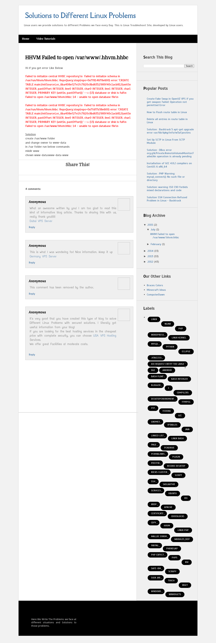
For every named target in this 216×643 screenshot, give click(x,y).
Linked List (157, 435)
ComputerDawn (156, 294)
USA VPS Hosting (104, 335)
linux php (183, 530)
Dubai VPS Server (41, 221)
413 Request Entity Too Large (167, 364)
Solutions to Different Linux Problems (80, 15)
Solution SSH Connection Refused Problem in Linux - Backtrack (167, 199)
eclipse (186, 351)
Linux (154, 319)
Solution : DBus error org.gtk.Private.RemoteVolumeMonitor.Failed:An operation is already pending (170, 153)
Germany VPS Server (43, 256)
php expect (157, 554)
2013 (150, 256)
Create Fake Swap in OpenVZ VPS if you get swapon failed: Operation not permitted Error (170, 102)
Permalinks (158, 454)
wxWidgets (175, 594)
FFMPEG (186, 401)
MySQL (154, 343)
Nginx (168, 323)
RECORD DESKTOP (176, 466)
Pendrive (169, 447)
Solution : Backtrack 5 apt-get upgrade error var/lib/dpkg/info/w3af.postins (170, 131)
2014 (150, 251)
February (156, 244)
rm (186, 562)
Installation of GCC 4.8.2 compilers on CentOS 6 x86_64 (169, 165)
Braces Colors (155, 285)
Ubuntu (172, 493)
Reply (32, 227)
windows (156, 591)
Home (25, 38)
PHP (180, 328)
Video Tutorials (45, 38)
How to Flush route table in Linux (167, 112)
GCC (180, 415)
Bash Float (157, 376)
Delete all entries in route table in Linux (167, 120)
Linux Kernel (179, 337)
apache (168, 507)
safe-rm (156, 568)
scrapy (172, 571)
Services (156, 490)
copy (153, 522)
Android (167, 370)
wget (185, 585)
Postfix (155, 463)
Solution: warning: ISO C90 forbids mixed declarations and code (167, 188)
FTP (153, 408)
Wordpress (157, 334)
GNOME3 (155, 421)
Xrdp (154, 504)
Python (170, 346)
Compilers (183, 392)
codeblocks (177, 516)
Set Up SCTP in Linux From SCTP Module (166, 141)
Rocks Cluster (159, 472)
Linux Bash (177, 438)
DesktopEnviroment (162, 398)
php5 (174, 557)
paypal (155, 545)
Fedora (167, 411)
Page (153, 444)
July (153, 229)
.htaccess (156, 357)
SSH (153, 481)
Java (187, 429)
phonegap (172, 548)
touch (171, 580)
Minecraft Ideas (156, 290)
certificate (157, 513)
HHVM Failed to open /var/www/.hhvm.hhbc (164, 235)
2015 (150, 225)
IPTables (172, 424)
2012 (150, 261)
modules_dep (182, 539)
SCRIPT (178, 475)
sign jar (155, 577)
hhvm (167, 525)
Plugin (176, 456)
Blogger (155, 385)
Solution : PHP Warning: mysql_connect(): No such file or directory (166, 177)
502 (153, 370)
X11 (185, 498)
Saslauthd (169, 484)
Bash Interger (179, 379)
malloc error (159, 536)
